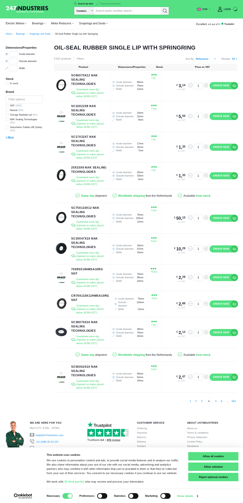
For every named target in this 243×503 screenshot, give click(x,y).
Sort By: (190, 58)
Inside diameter (27, 54)
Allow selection (213, 466)
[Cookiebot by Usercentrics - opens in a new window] (23, 496)
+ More (10, 137)
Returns (141, 437)
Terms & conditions (197, 432)
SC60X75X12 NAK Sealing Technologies (84, 79)
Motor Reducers (61, 23)
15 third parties (74, 481)
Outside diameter (28, 61)
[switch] (102, 496)
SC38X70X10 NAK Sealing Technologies (84, 326)
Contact (141, 446)
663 (234, 401)
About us (192, 428)
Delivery (141, 441)
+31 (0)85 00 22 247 (47, 441)
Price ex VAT (202, 67)
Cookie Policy (194, 441)
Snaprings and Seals (92, 23)
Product (83, 67)
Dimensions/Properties (132, 67)
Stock (159, 67)
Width (22, 68)
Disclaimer (193, 446)
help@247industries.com (50, 435)
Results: (226, 58)
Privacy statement (197, 437)
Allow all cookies (213, 456)
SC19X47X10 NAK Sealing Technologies (84, 243)
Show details (185, 495)
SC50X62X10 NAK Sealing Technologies (84, 371)
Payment (142, 432)
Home (9, 33)
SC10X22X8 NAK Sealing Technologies (83, 110)
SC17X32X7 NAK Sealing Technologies (83, 141)
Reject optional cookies (213, 476)
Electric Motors (15, 23)
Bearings (37, 23)
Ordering (142, 428)
